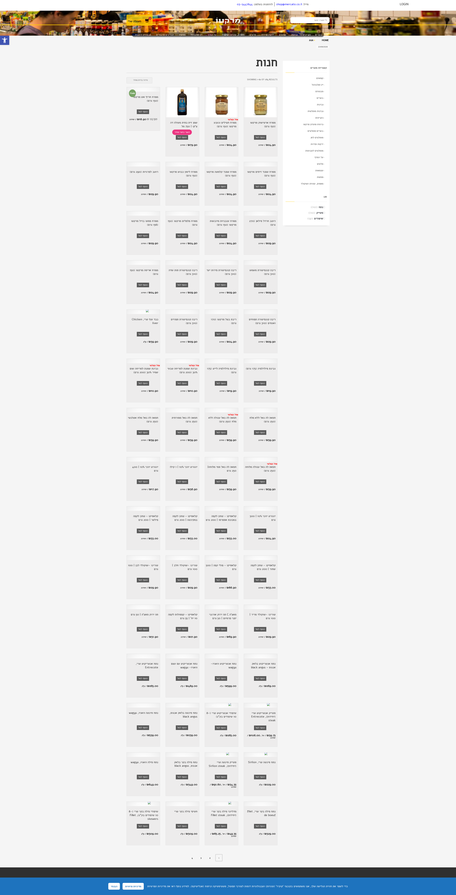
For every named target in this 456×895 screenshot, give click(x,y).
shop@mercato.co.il (289, 4)
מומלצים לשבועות (314, 150)
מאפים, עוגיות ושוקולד (312, 183)
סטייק (319, 213)
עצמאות (319, 170)
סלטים (320, 164)
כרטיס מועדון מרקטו (313, 124)
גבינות (320, 104)
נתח (321, 207)
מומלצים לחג (317, 137)
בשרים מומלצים (315, 131)
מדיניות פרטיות (133, 886)
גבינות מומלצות (315, 111)
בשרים (320, 98)
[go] (326, 20)
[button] (4, 40)
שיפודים (318, 218)
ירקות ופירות (317, 144)
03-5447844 (245, 4)
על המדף (319, 157)
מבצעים (319, 91)
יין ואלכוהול (317, 84)
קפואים (319, 78)
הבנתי (114, 886)
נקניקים (319, 117)
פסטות (320, 177)
